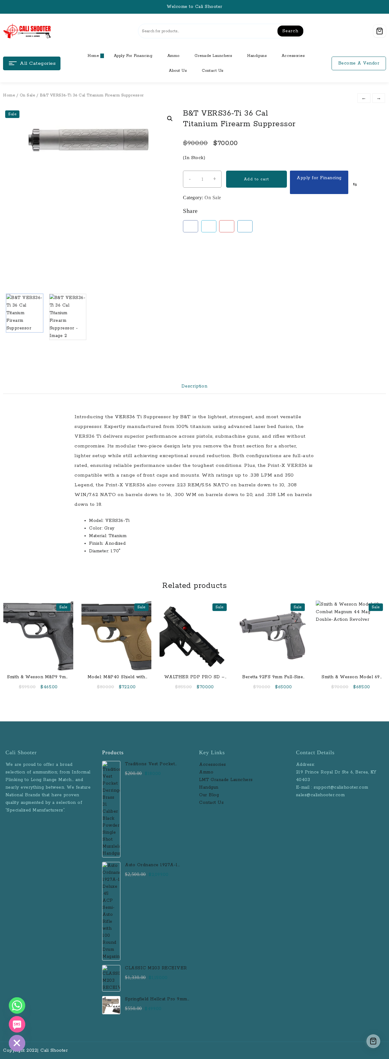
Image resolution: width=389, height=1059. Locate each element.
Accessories (213, 764)
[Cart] (379, 31)
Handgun (209, 787)
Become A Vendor (359, 63)
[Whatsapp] (17, 1005)
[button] (169, 118)
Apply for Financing (319, 178)
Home (9, 95)
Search (290, 31)
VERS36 (125, 417)
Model (96, 520)
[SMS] (17, 1024)
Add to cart (256, 179)
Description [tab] (194, 386)
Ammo (206, 772)
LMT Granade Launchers (226, 780)
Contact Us (211, 802)
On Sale (27, 95)
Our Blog (209, 795)
